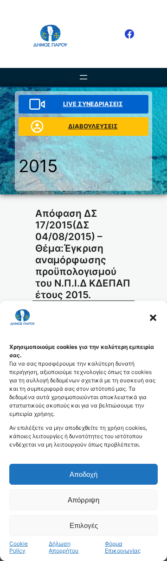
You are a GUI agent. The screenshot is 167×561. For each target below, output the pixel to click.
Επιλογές (84, 525)
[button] (153, 317)
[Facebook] (129, 34)
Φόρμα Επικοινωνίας (123, 547)
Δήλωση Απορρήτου (63, 547)
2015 (38, 165)
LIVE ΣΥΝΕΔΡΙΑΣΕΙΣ (93, 103)
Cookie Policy (18, 547)
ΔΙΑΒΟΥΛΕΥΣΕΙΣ (93, 126)
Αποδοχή (83, 474)
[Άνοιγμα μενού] (83, 77)
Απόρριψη (83, 500)
